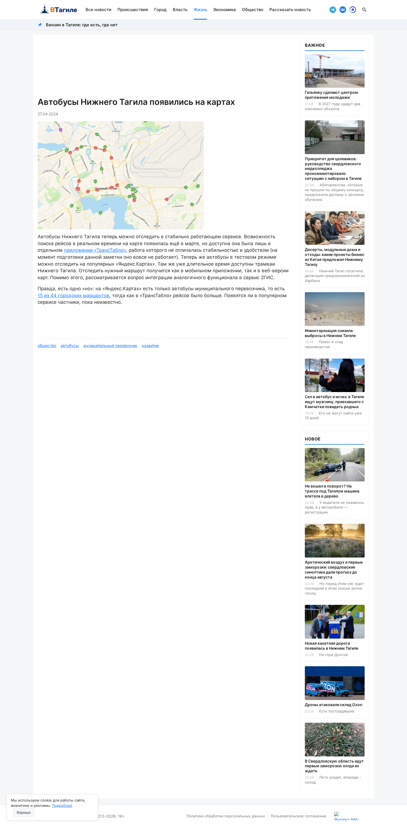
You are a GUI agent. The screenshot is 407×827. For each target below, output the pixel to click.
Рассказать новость (290, 9)
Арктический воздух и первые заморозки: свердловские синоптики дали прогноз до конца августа (334, 569)
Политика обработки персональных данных (226, 816)
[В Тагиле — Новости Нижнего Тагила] (58, 10)
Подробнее (62, 805)
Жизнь (200, 9)
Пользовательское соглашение (298, 816)
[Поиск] (364, 10)
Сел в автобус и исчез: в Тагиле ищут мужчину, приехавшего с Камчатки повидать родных (334, 401)
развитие (150, 345)
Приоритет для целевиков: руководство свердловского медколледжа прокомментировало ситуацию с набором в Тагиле (333, 168)
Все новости (98, 9)
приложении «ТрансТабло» (95, 250)
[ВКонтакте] (343, 10)
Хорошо (24, 812)
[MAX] (353, 10)
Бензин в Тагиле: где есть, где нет (81, 24)
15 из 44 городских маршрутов (73, 295)
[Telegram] (333, 10)
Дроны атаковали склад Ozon (333, 704)
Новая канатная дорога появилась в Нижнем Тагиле (331, 645)
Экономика (224, 9)
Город (160, 9)
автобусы (70, 345)
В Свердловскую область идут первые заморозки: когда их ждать (334, 766)
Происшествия (132, 9)
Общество (252, 9)
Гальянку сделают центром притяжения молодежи (331, 95)
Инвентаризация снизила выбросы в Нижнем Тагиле (330, 333)
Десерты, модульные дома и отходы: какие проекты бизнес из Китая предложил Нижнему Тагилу (334, 257)
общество (47, 345)
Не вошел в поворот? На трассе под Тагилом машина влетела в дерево (332, 491)
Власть (180, 9)
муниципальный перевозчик (110, 345)
